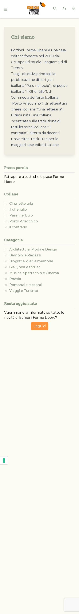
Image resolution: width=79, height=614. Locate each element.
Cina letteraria (21, 203)
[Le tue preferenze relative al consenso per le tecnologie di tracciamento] (4, 460)
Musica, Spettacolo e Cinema (34, 273)
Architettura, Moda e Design (33, 249)
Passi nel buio (21, 215)
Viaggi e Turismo (23, 291)
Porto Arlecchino (23, 221)
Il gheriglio (18, 209)
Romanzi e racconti (25, 285)
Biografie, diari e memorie (31, 261)
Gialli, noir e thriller (24, 267)
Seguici (39, 326)
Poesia (15, 279)
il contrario (18, 227)
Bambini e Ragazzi (25, 255)
